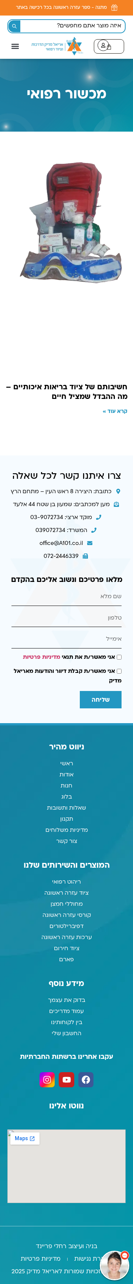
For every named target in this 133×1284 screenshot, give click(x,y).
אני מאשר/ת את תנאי (69, 657)
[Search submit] (14, 26)
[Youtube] (66, 1079)
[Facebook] (85, 1079)
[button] (15, 46)
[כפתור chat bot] (114, 1265)
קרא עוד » (115, 411)
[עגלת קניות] (109, 46)
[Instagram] (47, 1079)
